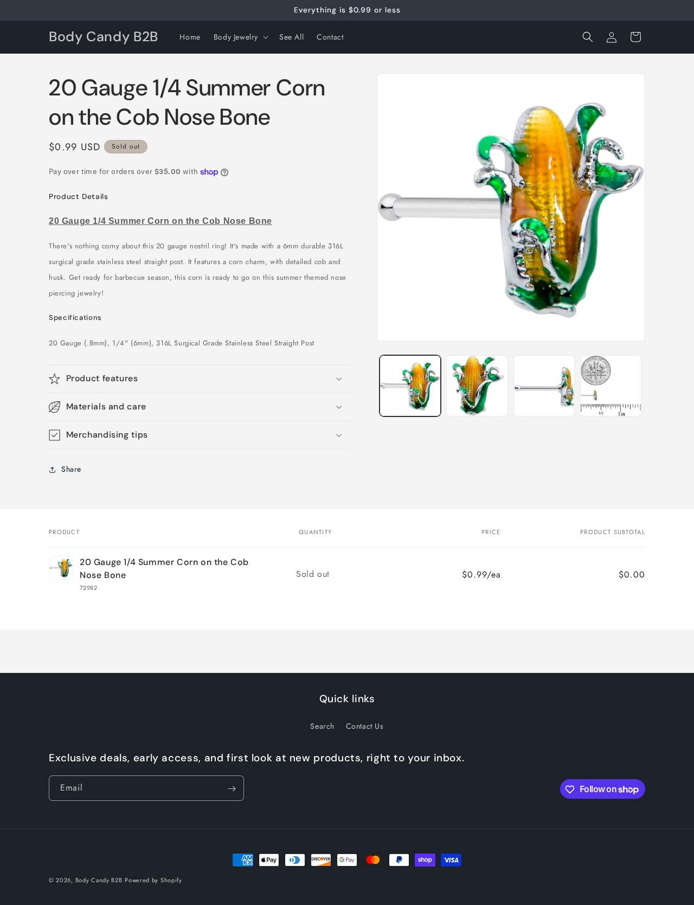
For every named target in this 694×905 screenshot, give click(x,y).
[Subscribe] (231, 788)
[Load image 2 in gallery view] (476, 385)
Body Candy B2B (99, 880)
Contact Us (365, 725)
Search (322, 725)
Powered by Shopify (153, 880)
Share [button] (71, 469)
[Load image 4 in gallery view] (610, 385)
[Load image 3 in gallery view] (544, 385)
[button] (240, 36)
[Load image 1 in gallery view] (410, 385)
